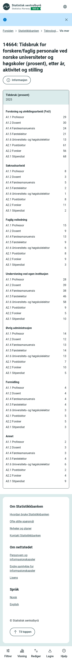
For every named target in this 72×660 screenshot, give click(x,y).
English (14, 604)
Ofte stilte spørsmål (22, 521)
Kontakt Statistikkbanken (25, 535)
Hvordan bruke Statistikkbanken (29, 514)
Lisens (14, 577)
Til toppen (25, 631)
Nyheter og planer (20, 528)
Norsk (13, 597)
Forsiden (8, 31)
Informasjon (19, 80)
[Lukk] (66, 19)
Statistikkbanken (28, 31)
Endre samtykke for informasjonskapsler (22, 568)
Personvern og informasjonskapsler (22, 557)
